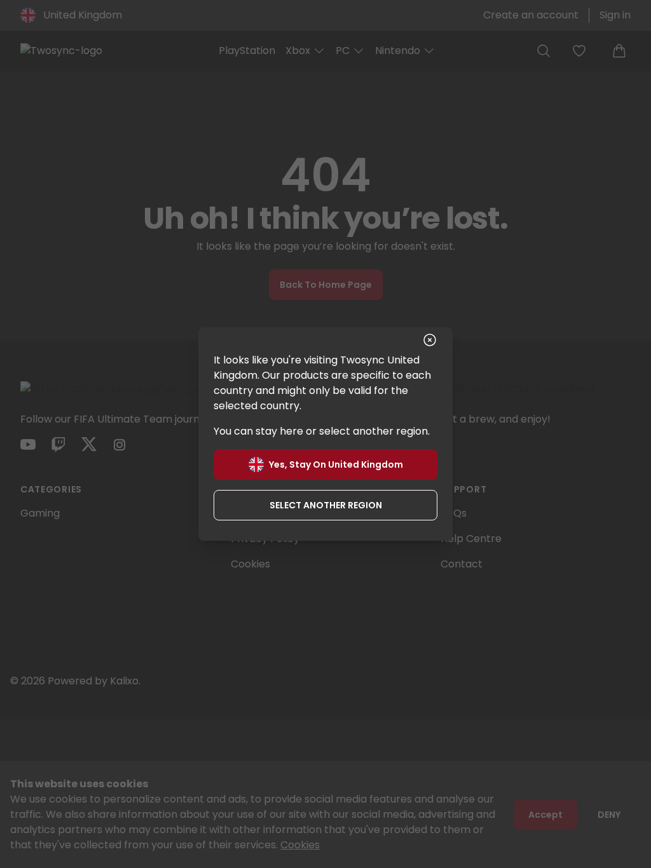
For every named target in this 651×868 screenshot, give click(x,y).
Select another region (326, 505)
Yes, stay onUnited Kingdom (336, 464)
